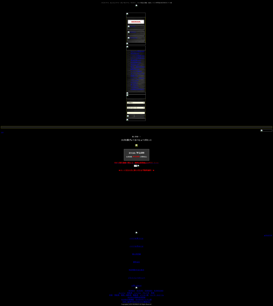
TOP (2, 132)
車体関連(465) (136, 60)
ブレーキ (145, 293)
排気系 (129, 293)
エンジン (122, 293)
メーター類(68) (136, 71)
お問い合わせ (136, 286)
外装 (111, 295)
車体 (152, 293)
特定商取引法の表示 (136, 270)
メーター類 (144, 295)
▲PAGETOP (268, 235)
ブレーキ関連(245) (137, 58)
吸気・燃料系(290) (137, 67)
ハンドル (137, 293)
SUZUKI (140, 291)
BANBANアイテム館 (144, 299)
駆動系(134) (135, 69)
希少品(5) (134, 85)
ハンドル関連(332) (137, 56)
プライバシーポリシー (136, 278)
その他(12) (135, 87)
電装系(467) (135, 65)
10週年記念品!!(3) (137, 89)
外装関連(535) (136, 62)
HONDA (132, 291)
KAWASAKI (158, 291)
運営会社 (136, 262)
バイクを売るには (136, 246)
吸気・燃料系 (126, 295)
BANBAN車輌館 (127, 299)
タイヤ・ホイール (157, 295)
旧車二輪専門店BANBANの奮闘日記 (136, 302)
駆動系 (135, 295)
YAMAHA (148, 291)
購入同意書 (136, 254)
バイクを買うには (136, 238)
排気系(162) (135, 53)
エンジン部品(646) (137, 51)
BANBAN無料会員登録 (136, 297)
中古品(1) (134, 82)
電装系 (116, 295)
